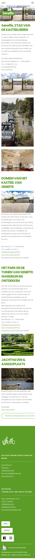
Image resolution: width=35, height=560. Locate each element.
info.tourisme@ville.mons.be (11, 473)
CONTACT (7, 530)
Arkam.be (27, 555)
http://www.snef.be (8, 410)
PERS (5, 524)
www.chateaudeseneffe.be (10, 255)
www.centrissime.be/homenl (11, 510)
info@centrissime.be (8, 507)
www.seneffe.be (7, 70)
